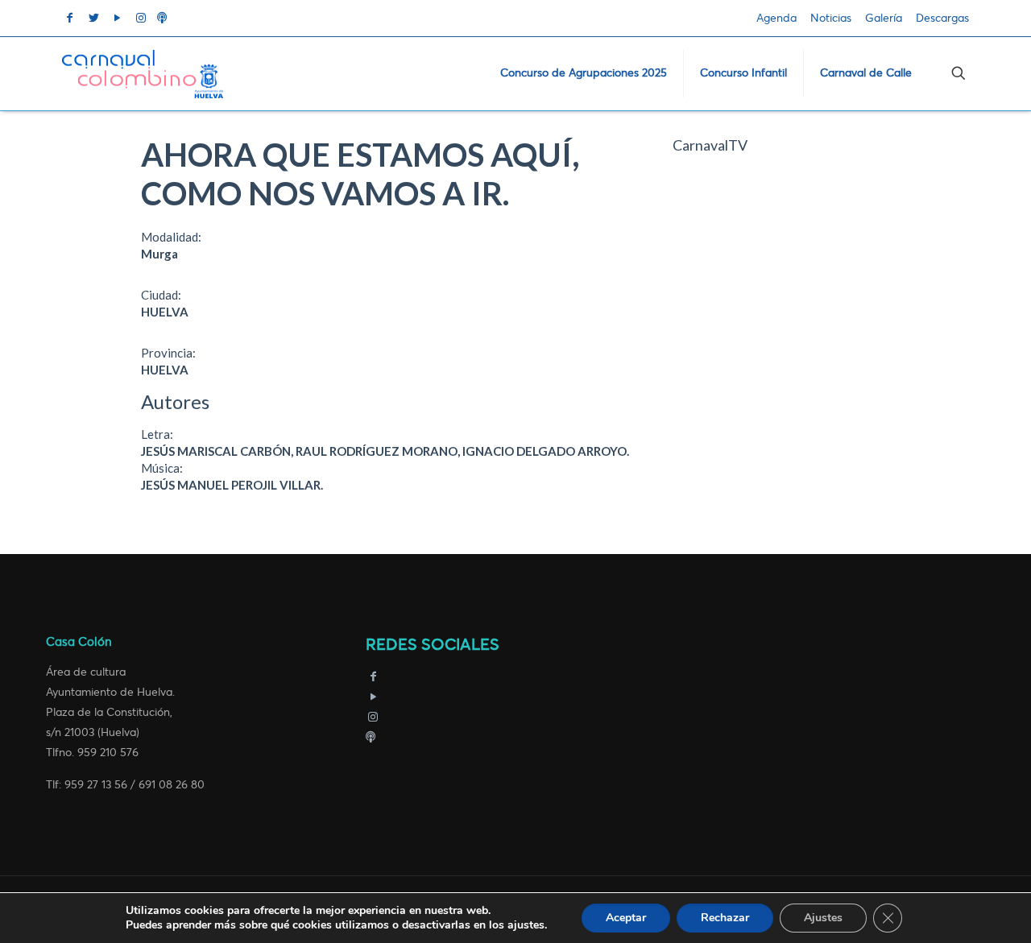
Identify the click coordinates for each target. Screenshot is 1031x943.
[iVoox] (370, 737)
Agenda (776, 18)
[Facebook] (374, 677)
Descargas (942, 18)
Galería (883, 18)
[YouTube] (374, 697)
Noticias (830, 18)
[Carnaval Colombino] (142, 73)
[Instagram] (374, 717)
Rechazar (725, 917)
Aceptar (626, 917)
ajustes (525, 925)
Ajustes (823, 917)
